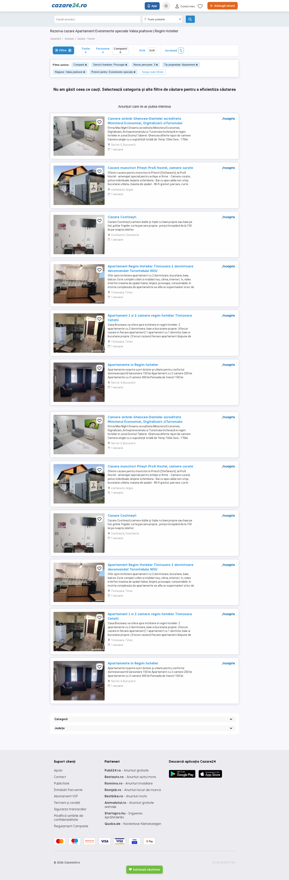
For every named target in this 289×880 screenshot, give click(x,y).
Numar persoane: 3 (144, 64)
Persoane (103, 50)
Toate (85, 50)
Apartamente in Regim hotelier (133, 365)
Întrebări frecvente (68, 790)
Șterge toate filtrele (152, 71)
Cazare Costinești (122, 217)
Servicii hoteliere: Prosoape (108, 64)
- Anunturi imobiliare (129, 783)
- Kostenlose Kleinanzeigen (133, 824)
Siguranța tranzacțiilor (70, 809)
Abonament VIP (66, 796)
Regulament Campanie (71, 826)
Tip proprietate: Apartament (179, 64)
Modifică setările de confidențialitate (68, 818)
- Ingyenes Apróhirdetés (124, 815)
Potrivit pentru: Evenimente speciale (112, 71)
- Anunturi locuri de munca (133, 790)
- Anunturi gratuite (127, 770)
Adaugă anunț (224, 5)
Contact (60, 777)
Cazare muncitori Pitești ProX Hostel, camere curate (150, 168)
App (154, 6)
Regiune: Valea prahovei (68, 71)
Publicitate (61, 783)
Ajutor (58, 770)
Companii (79, 64)
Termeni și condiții (67, 803)
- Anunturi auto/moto (130, 777)
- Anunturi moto (126, 796)
